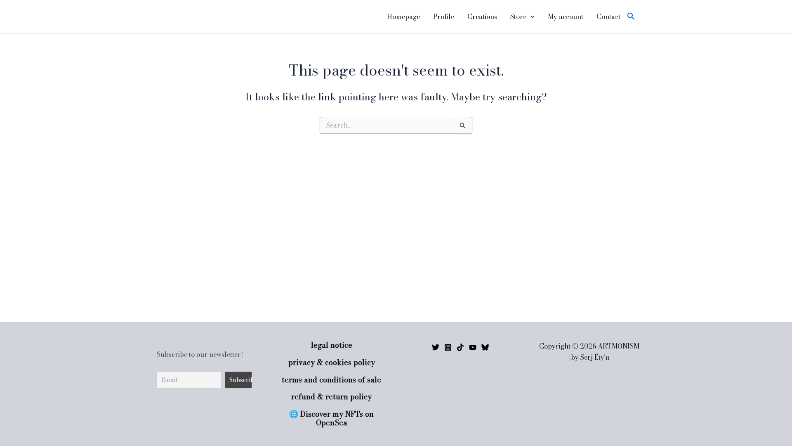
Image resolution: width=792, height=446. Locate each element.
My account (565, 16)
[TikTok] (460, 347)
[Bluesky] (485, 347)
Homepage (403, 16)
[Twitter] (435, 347)
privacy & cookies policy (331, 362)
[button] (530, 16)
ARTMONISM (182, 16)
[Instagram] (448, 347)
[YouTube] (472, 347)
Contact (608, 16)
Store (518, 16)
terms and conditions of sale (331, 379)
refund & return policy (331, 396)
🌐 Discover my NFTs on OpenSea (331, 418)
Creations (482, 16)
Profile (443, 16)
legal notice (331, 345)
